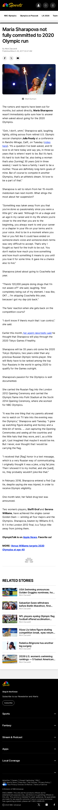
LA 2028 (45, 16)
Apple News (30, 537)
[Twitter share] (11, 58)
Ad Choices (32, 782)
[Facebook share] (4, 58)
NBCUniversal (18, 789)
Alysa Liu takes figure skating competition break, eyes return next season (36, 631)
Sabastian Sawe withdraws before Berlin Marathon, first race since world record (35, 604)
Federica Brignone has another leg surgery (36, 644)
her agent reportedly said (37, 332)
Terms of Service (40, 784)
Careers (15, 780)
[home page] (12, 5)
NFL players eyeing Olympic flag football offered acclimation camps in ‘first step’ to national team (37, 618)
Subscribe (8, 703)
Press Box (22, 782)
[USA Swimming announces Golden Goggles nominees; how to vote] (9, 592)
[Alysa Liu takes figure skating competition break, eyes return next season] (9, 632)
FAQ (37, 780)
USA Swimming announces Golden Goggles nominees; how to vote (37, 591)
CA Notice (28, 784)
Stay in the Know (10, 691)
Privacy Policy (44, 782)
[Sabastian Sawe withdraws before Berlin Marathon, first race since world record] (9, 605)
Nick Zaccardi (11, 48)
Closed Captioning (26, 780)
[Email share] (17, 58)
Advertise (6, 780)
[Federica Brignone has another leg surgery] (9, 645)
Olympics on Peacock (29, 16)
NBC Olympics (10, 16)
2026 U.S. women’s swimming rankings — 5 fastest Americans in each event (37, 658)
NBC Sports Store (10, 782)
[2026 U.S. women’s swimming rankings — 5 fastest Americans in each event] (9, 659)
